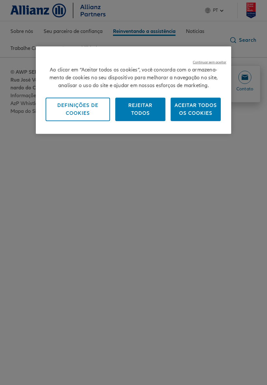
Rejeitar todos (140, 109)
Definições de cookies (77, 109)
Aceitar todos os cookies (196, 109)
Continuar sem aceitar (209, 62)
